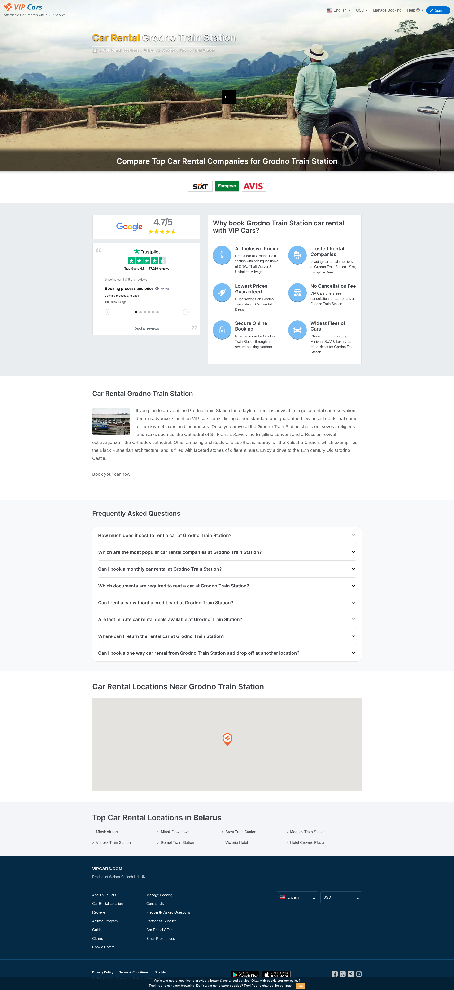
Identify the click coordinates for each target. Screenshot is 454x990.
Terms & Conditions (133, 972)
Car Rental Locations (108, 903)
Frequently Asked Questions (168, 912)
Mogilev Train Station (308, 832)
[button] (227, 740)
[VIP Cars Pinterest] (351, 975)
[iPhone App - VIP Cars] (276, 975)
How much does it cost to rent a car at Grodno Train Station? (164, 535)
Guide (96, 930)
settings (286, 985)
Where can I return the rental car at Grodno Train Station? (161, 636)
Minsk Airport (107, 832)
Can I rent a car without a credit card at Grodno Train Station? (165, 602)
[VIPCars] (95, 51)
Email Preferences (160, 938)
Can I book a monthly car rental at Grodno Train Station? (160, 569)
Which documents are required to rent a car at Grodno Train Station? (173, 586)
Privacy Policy (102, 972)
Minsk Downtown (175, 832)
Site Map (161, 972)
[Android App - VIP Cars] (245, 975)
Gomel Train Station (177, 843)
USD (360, 10)
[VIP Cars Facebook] (335, 975)
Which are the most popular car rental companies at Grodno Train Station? (180, 552)
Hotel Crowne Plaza (307, 843)
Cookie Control (103, 947)
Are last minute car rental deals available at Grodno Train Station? (170, 619)
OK (300, 986)
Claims (97, 938)
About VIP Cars (104, 895)
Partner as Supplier (161, 921)
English (340, 10)
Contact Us (155, 903)
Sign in (440, 10)
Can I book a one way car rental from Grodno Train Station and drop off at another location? (198, 653)
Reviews (99, 912)
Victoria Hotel (236, 843)
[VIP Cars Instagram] (359, 975)
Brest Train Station (240, 832)
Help (411, 10)
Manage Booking (387, 10)
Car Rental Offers (160, 930)
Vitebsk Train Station (113, 843)
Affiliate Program (105, 921)
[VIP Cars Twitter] (343, 975)
